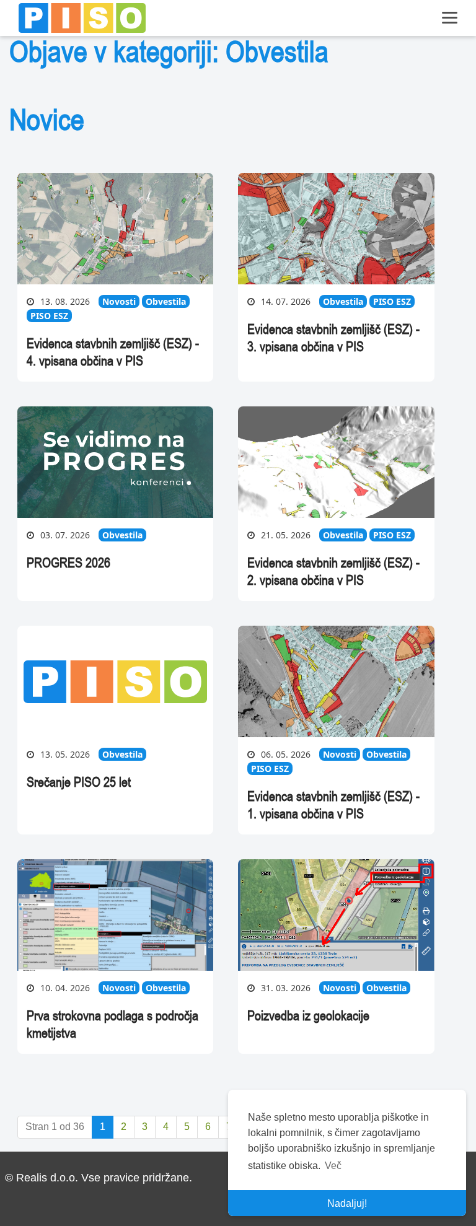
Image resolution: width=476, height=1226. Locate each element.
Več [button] (333, 1165)
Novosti (119, 301)
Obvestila (166, 301)
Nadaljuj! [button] (347, 1203)
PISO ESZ (49, 316)
